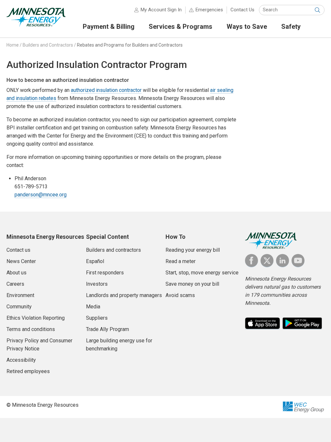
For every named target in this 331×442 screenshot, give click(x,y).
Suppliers (97, 318)
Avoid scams (180, 295)
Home (12, 45)
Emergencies (209, 10)
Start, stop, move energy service (202, 273)
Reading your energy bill (193, 250)
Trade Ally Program (107, 329)
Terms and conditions (30, 329)
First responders (105, 273)
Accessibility (21, 360)
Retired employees (28, 371)
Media (93, 307)
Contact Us (242, 10)
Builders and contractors (113, 250)
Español (95, 261)
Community (19, 307)
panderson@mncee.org (41, 195)
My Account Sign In (161, 10)
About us (16, 273)
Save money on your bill (192, 284)
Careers (15, 284)
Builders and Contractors (48, 45)
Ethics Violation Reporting (35, 318)
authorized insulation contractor (106, 90)
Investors (97, 284)
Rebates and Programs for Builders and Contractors (130, 45)
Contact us (18, 250)
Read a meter (181, 261)
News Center (21, 261)
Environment (20, 295)
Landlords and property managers (124, 295)
